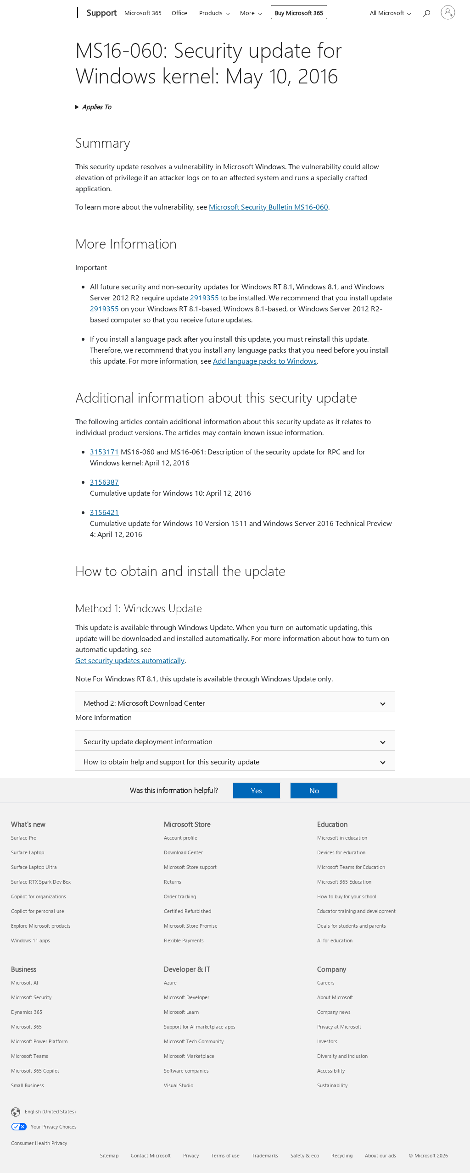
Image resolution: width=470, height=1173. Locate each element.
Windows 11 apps (30, 940)
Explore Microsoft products (41, 925)
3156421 (104, 512)
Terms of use (225, 1155)
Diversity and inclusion (342, 1055)
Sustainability (332, 1085)
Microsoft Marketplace (189, 1055)
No (314, 790)
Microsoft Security (31, 997)
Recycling (341, 1155)
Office (179, 13)
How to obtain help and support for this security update (171, 761)
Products (211, 13)
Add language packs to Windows (265, 360)
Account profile (180, 837)
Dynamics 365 (26, 1011)
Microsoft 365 (143, 13)
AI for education (334, 940)
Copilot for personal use (37, 910)
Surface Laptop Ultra (34, 866)
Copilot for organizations (38, 896)
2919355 (204, 297)
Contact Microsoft (151, 1155)
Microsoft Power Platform (39, 1041)
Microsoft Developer (186, 997)
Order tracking (180, 896)
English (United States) (50, 1111)
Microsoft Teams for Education (351, 866)
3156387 (104, 482)
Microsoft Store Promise (191, 925)
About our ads (380, 1155)
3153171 (104, 451)
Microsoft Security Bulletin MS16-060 (268, 206)
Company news (334, 1011)
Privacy (191, 1155)
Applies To (96, 106)
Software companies (186, 1070)
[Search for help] (426, 11)
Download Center (183, 852)
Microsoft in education (342, 837)
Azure (170, 982)
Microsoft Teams (29, 1055)
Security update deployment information (148, 741)
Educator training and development (356, 910)
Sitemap (109, 1155)
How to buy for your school (346, 896)
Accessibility (331, 1070)
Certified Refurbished (187, 910)
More (247, 13)
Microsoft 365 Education (344, 881)
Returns (172, 881)
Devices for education (341, 852)
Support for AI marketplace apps (199, 1026)
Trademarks (265, 1155)
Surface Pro (23, 837)
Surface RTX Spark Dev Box (41, 881)
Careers (326, 982)
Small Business (27, 1085)
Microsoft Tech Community (194, 1041)
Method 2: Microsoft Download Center (144, 703)
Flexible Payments (184, 940)
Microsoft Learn (181, 1011)
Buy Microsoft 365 (299, 13)
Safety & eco (305, 1155)
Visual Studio (178, 1085)
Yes (256, 790)
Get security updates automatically (130, 660)
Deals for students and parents (351, 925)
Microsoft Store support (190, 866)
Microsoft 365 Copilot (35, 1070)
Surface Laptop (27, 852)
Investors (327, 1041)
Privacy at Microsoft (339, 1026)
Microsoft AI (24, 982)
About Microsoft (335, 997)
